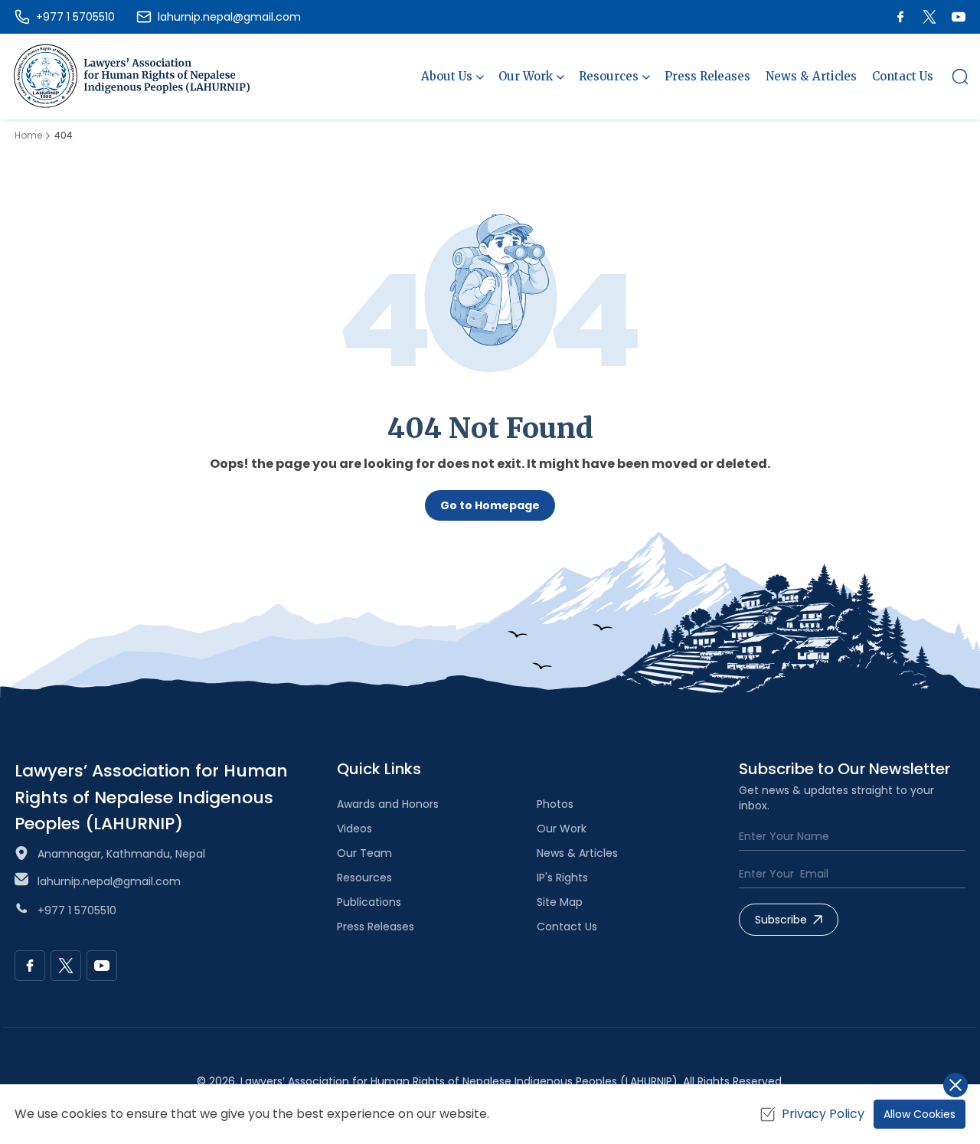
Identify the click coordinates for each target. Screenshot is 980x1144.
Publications (369, 902)
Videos (354, 828)
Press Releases (707, 76)
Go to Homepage (490, 505)
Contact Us (902, 76)
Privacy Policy (823, 1114)
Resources (364, 877)
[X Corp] (929, 17)
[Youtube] (958, 17)
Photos (555, 804)
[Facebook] (900, 17)
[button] (960, 76)
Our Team (364, 853)
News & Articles (811, 76)
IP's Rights (562, 877)
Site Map (560, 902)
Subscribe (781, 919)
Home (28, 135)
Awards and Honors (388, 804)
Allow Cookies (920, 1114)
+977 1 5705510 (77, 910)
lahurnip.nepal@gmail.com (109, 881)
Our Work (561, 828)
